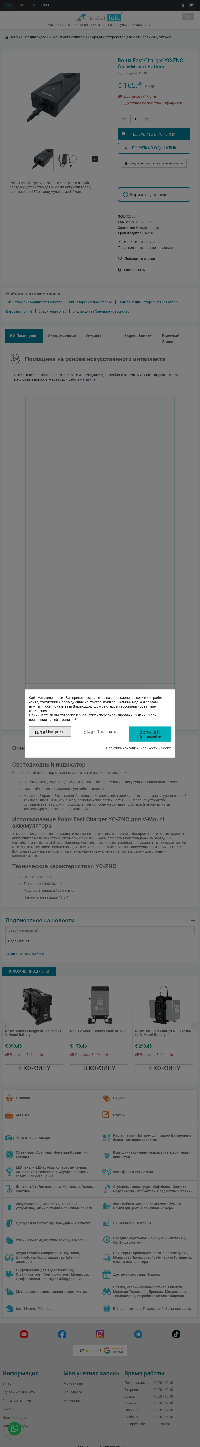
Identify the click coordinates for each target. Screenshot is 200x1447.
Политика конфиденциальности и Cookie (138, 748)
